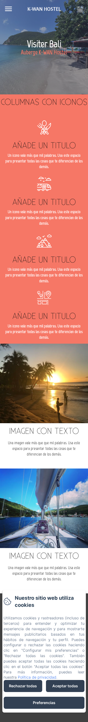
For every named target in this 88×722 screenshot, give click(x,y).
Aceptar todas (65, 686)
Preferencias (44, 702)
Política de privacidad (37, 677)
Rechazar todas (23, 686)
